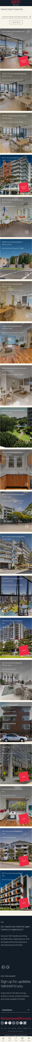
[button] (3, 1039)
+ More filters (16, 22)
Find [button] (30, 1028)
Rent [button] (5, 1028)
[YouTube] (13, 1022)
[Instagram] (17, 1022)
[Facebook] (2, 1022)
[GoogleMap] (24, 1022)
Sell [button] (9, 1028)
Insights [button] (25, 1028)
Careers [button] (19, 1028)
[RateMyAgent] (21, 1022)
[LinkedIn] (9, 1022)
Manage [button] (14, 1028)
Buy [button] (2, 1028)
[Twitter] (6, 1022)
